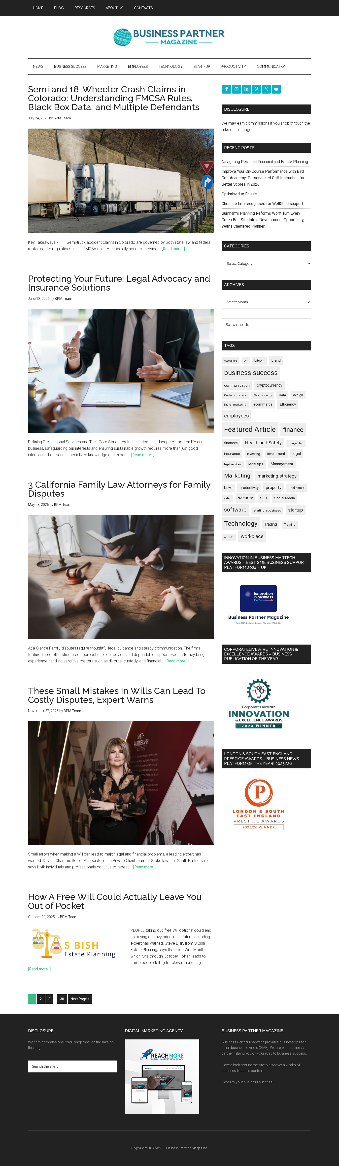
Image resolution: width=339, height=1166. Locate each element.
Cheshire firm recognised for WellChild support (262, 203)
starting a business (267, 510)
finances (231, 443)
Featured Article (250, 429)
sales (227, 498)
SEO (263, 498)
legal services (232, 464)
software (235, 509)
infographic (296, 443)
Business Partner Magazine (169, 37)
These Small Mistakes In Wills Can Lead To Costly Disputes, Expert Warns (116, 695)
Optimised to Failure (239, 194)
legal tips (255, 464)
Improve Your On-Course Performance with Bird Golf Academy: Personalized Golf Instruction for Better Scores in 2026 (263, 178)
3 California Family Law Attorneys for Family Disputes (119, 489)
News (228, 488)
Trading (271, 524)
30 (62, 999)
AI (245, 360)
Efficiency (288, 404)
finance (293, 429)
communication (237, 385)
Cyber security (263, 395)
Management (282, 464)
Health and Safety (263, 443)
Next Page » (80, 999)
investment (276, 454)
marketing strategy (277, 476)
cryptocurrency (269, 385)
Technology (240, 523)
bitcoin (259, 360)
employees (236, 415)
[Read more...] (173, 248)
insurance (232, 454)
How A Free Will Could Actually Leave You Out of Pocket (115, 901)
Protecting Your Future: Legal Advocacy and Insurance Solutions (119, 283)
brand (276, 360)
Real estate (297, 488)
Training (289, 524)
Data (282, 395)
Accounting (230, 360)
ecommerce (262, 404)
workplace (252, 536)
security (245, 497)
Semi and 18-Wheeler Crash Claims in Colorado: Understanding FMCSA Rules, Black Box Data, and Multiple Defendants (113, 98)
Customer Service (235, 395)
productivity (249, 487)
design (298, 395)
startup (295, 510)
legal (296, 453)
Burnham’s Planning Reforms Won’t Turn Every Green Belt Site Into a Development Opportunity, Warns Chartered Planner (263, 220)
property (273, 487)
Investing (253, 454)
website (229, 537)
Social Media (284, 498)
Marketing (237, 475)
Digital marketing (235, 404)
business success (251, 373)
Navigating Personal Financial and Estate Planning (265, 161)
